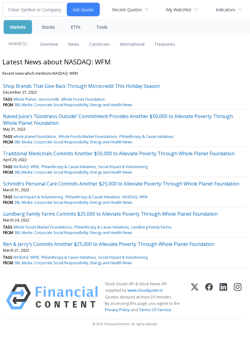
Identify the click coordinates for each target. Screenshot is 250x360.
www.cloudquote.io (145, 290)
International (132, 44)
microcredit (49, 99)
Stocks (48, 27)
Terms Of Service (155, 309)
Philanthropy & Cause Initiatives (146, 136)
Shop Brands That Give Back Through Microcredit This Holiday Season (81, 86)
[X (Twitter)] (194, 297)
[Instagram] (237, 297)
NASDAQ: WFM (26, 166)
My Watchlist (178, 10)
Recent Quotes (127, 10)
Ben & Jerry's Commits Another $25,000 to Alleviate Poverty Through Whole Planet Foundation (108, 244)
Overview (49, 44)
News (73, 44)
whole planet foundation (34, 136)
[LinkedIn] (223, 297)
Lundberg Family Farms (151, 227)
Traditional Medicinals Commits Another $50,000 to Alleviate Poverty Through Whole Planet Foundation (118, 153)
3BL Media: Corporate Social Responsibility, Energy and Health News (73, 104)
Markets (18, 27)
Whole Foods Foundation (83, 99)
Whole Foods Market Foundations (88, 136)
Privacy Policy (117, 309)
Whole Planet (24, 99)
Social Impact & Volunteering (123, 166)
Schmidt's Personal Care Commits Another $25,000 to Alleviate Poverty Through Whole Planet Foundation (121, 183)
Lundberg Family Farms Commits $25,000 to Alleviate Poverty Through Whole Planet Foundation (110, 214)
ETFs (75, 27)
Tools (102, 27)
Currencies (99, 44)
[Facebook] (209, 297)
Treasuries (164, 44)
